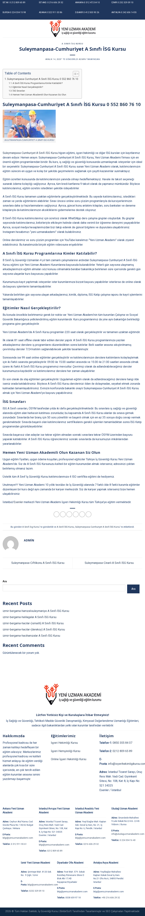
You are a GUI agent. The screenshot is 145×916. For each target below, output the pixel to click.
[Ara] (141, 28)
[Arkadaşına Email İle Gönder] (76, 514)
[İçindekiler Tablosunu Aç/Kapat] (74, 74)
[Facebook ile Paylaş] (63, 514)
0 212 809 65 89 (17, 2)
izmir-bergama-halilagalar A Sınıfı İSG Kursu (29, 617)
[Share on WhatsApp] (56, 514)
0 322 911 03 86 (54, 12)
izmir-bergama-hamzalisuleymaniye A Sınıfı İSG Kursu (36, 611)
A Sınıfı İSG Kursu (65, 526)
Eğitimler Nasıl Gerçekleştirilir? (28, 87)
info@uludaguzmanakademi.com (127, 834)
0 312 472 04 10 (92, 2)
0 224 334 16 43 (127, 840)
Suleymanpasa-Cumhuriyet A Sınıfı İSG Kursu (30, 153)
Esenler (18, 502)
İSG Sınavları (19, 90)
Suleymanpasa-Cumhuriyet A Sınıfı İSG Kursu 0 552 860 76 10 (42, 79)
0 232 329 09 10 (125, 2)
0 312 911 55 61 (19, 844)
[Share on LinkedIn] (88, 514)
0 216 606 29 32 (55, 2)
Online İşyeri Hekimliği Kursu (68, 759)
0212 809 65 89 (122, 751)
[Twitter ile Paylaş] (69, 514)
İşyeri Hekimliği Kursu (64, 742)
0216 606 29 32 (91, 844)
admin (82, 59)
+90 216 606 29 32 (111, 897)
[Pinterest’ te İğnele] (82, 514)
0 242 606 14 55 (129, 12)
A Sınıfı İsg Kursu (72, 43)
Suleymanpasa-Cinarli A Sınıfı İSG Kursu (109, 563)
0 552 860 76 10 (124, 104)
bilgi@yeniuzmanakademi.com (18, 838)
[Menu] (5, 28)
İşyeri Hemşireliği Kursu (65, 751)
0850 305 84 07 (122, 742)
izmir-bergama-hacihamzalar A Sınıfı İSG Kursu (31, 635)
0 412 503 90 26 (91, 12)
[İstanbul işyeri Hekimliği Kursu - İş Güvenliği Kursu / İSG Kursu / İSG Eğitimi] (72, 28)
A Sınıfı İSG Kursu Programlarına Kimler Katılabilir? (38, 83)
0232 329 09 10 (36, 891)
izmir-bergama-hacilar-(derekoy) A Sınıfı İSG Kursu (34, 629)
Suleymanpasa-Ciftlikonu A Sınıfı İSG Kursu (37, 563)
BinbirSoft (66, 911)
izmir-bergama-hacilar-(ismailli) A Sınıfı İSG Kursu (33, 623)
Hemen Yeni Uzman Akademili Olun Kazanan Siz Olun (39, 94)
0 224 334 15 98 (18, 12)
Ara (5, 581)
